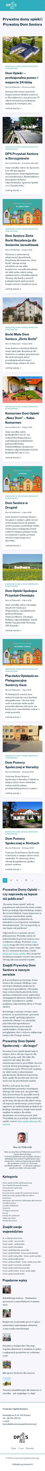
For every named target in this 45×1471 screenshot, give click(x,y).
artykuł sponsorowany (13, 1238)
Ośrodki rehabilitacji (10, 1205)
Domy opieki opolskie (32, 1256)
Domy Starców (8, 1190)
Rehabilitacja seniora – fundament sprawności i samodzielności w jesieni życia (21, 1301)
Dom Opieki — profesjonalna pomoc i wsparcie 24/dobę (21, 77)
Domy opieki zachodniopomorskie (16, 1268)
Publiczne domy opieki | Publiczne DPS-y (18, 1195)
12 (3, 1238)
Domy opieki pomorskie (31, 1262)
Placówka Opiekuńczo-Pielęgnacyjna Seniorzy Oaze (22, 680)
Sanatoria (6, 1208)
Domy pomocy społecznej (12, 1188)
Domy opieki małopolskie (13, 1256)
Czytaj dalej (13, 108)
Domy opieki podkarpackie (13, 1259)
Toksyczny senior (9, 1218)
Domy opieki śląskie (28, 1271)
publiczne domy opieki (14, 954)
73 (26, 880)
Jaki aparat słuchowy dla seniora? (19, 1373)
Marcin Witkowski (12, 87)
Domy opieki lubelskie (11, 1253)
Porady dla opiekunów (11, 1215)
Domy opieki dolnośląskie (13, 1247)
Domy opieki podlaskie (12, 1262)
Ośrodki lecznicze (9, 1203)
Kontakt (30, 1448)
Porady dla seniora (10, 1220)
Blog (13, 1448)
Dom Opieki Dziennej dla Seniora (15, 1185)
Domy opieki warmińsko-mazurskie (16, 1265)
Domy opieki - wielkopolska (13, 1244)
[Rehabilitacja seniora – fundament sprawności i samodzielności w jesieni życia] (7, 1289)
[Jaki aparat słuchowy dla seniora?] (7, 1364)
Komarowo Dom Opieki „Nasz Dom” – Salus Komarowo (22, 417)
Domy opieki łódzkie (11, 1271)
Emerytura (7, 1198)
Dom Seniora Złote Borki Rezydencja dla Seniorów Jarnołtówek (21, 240)
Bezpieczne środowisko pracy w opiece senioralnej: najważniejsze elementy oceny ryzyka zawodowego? (21, 1325)
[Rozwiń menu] (40, 5)
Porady (5, 1213)
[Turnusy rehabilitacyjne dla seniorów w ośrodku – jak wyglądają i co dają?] (7, 1381)
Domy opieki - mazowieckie (13, 1241)
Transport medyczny (10, 1210)
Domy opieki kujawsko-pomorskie (16, 1250)
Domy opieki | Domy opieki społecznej (17, 1183)
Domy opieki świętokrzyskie (13, 1274)
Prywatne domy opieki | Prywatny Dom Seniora (21, 1193)
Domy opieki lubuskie (29, 1253)
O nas (21, 1448)
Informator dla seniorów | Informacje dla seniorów (22, 1200)
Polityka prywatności (22, 1464)
